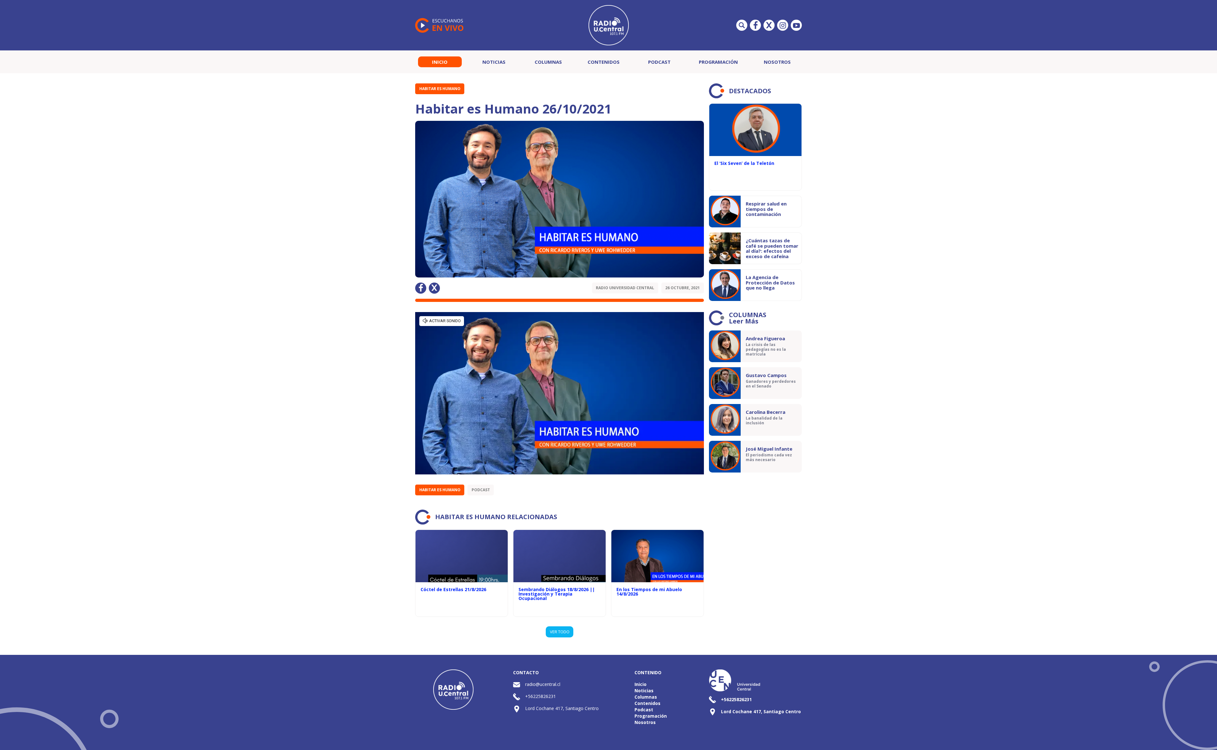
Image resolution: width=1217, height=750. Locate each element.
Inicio (440, 62)
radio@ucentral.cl (542, 684)
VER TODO (560, 632)
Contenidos (604, 62)
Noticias (493, 62)
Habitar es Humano (439, 88)
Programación (718, 62)
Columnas (548, 62)
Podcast (659, 62)
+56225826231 (540, 696)
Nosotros (777, 62)
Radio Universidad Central (625, 287)
